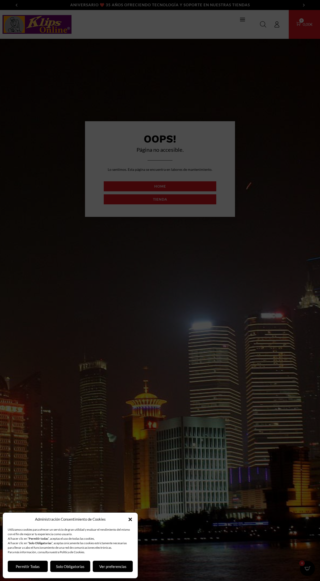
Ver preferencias (112, 566)
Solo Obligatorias (70, 566)
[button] (130, 519)
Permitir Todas (28, 566)
